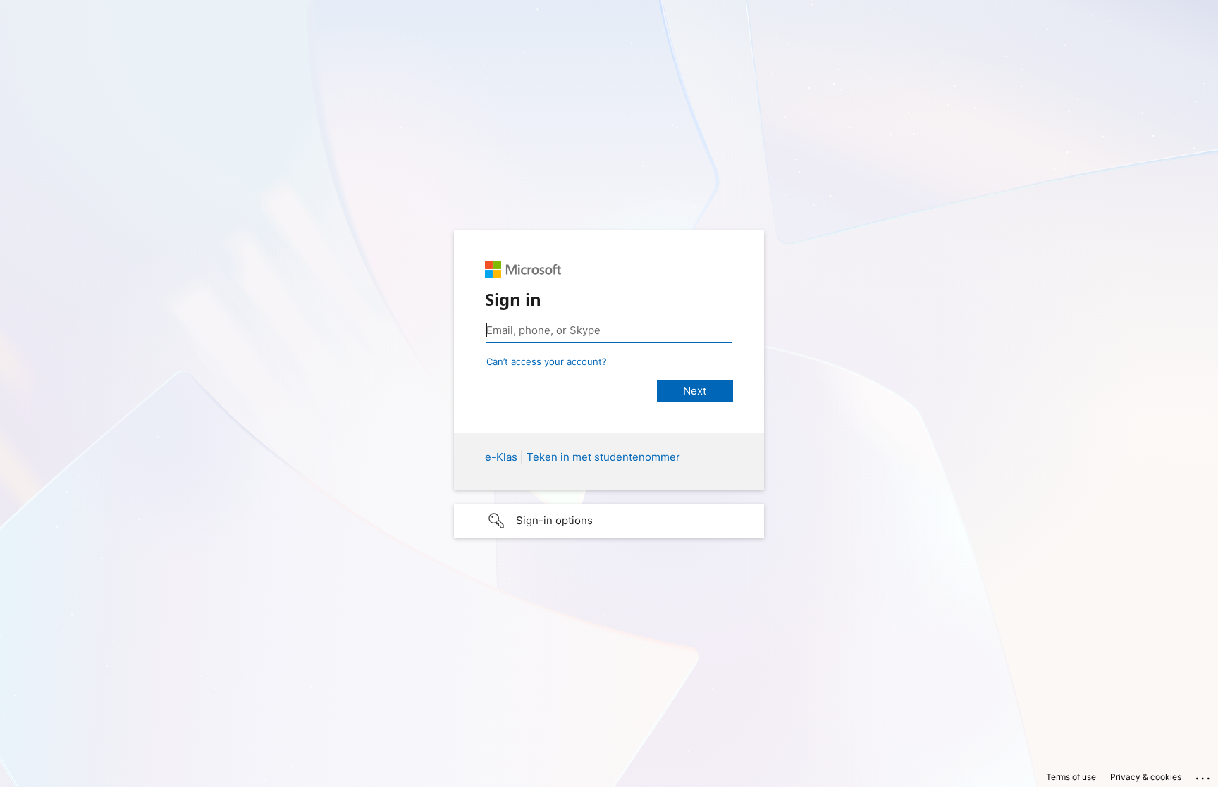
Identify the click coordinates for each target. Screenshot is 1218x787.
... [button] (1203, 775)
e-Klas (501, 457)
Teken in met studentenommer (603, 457)
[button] (609, 521)
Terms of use (1071, 776)
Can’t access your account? (546, 361)
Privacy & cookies (1145, 776)
